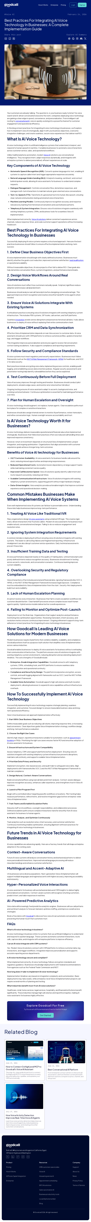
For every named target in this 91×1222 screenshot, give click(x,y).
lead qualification (76, 260)
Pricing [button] (63, 5)
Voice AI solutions (39, 219)
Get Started (45, 1015)
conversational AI (23, 121)
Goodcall (30, 916)
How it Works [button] (43, 5)
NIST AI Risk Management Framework (42, 359)
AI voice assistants (36, 519)
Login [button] (73, 5)
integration (20, 319)
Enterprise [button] (54, 5)
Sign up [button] (82, 5)
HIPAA (60, 359)
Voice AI (47, 155)
